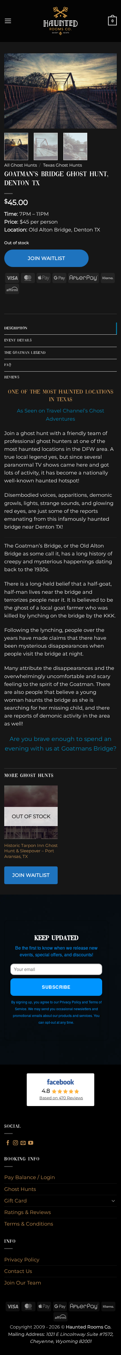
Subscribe (56, 987)
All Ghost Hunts (20, 165)
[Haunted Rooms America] (60, 21)
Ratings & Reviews (27, 1212)
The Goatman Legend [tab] (25, 353)
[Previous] (13, 90)
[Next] (107, 90)
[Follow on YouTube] (30, 1143)
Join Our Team (22, 1283)
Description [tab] (15, 328)
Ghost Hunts (20, 1189)
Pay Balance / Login (29, 1177)
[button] (8, 21)
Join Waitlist (46, 258)
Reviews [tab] (11, 377)
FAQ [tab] (7, 365)
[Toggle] (113, 1200)
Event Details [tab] (18, 340)
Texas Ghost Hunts (62, 165)
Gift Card (15, 1201)
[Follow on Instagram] (15, 1143)
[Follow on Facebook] (7, 1143)
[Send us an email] (23, 1143)
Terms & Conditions (28, 1224)
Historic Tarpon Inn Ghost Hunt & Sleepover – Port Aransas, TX (31, 851)
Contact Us (18, 1271)
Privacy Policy (21, 1260)
